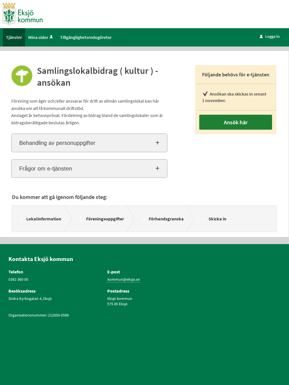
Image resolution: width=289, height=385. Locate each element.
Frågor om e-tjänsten (45, 168)
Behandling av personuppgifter (57, 143)
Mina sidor (38, 37)
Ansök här (236, 122)
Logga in (270, 36)
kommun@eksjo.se (124, 279)
